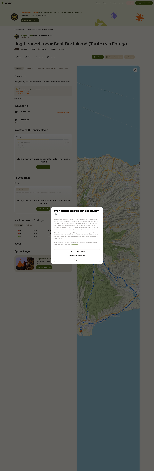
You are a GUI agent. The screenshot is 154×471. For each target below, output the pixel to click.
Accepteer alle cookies (77, 251)
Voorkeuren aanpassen (77, 255)
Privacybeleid (74, 244)
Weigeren (77, 260)
